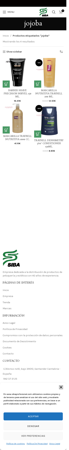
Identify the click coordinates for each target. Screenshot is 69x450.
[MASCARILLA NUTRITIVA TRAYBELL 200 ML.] (49, 73)
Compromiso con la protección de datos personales (33, 335)
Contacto (8, 353)
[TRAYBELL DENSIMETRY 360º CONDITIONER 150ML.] (49, 121)
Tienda (6, 302)
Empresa (8, 296)
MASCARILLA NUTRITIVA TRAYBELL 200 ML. (48, 93)
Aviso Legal (54, 443)
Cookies (7, 347)
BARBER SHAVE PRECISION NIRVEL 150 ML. (17, 93)
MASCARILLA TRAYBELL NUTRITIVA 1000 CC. (17, 138)
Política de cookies (15, 443)
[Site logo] (33, 11)
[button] (61, 387)
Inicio (6, 35)
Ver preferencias (33, 435)
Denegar (33, 426)
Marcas (7, 308)
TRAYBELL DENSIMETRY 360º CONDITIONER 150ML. (49, 143)
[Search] (53, 12)
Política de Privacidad (15, 329)
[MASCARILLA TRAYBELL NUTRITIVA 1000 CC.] (17, 119)
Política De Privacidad (37, 443)
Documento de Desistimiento (19, 341)
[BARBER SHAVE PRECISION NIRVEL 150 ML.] (17, 73)
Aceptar (33, 416)
